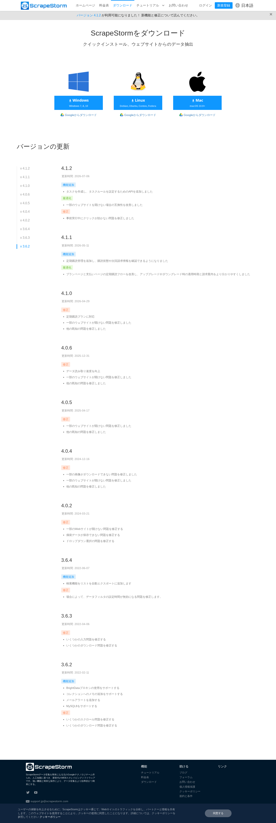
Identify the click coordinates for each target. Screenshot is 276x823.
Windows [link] (79, 102)
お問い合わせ (178, 5)
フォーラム (186, 777)
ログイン (205, 5)
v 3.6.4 (25, 229)
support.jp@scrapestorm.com (49, 801)
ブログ (183, 772)
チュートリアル (148, 5)
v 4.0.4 (25, 211)
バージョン (89, 15)
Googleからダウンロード (81, 115)
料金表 (104, 5)
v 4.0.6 (25, 194)
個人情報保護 (187, 786)
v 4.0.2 (25, 220)
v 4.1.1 (25, 177)
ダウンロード (122, 5)
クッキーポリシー (189, 791)
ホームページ (85, 5)
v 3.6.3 (25, 237)
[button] (272, 15)
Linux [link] (138, 102)
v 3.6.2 (25, 246)
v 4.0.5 (25, 203)
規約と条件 (186, 796)
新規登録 (223, 5)
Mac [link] (197, 102)
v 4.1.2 (25, 168)
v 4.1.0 (25, 185)
